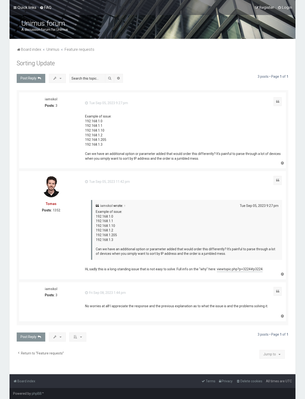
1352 (56, 210)
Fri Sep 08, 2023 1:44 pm (107, 293)
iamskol (51, 99)
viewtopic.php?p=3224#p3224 (240, 269)
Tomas (51, 204)
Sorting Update (36, 63)
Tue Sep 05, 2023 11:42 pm (109, 182)
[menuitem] (45, 7)
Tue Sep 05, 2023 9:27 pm (108, 103)
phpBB (37, 393)
